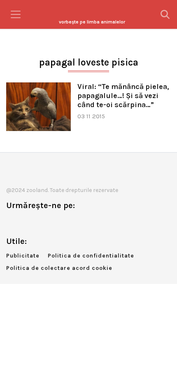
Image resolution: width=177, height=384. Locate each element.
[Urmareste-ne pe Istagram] (39, 222)
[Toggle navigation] (15, 14)
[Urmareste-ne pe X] (26, 222)
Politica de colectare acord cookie (59, 268)
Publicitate (23, 255)
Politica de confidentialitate (91, 255)
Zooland (92, 22)
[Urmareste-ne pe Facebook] (12, 222)
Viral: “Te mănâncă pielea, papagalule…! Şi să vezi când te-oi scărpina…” (123, 96)
